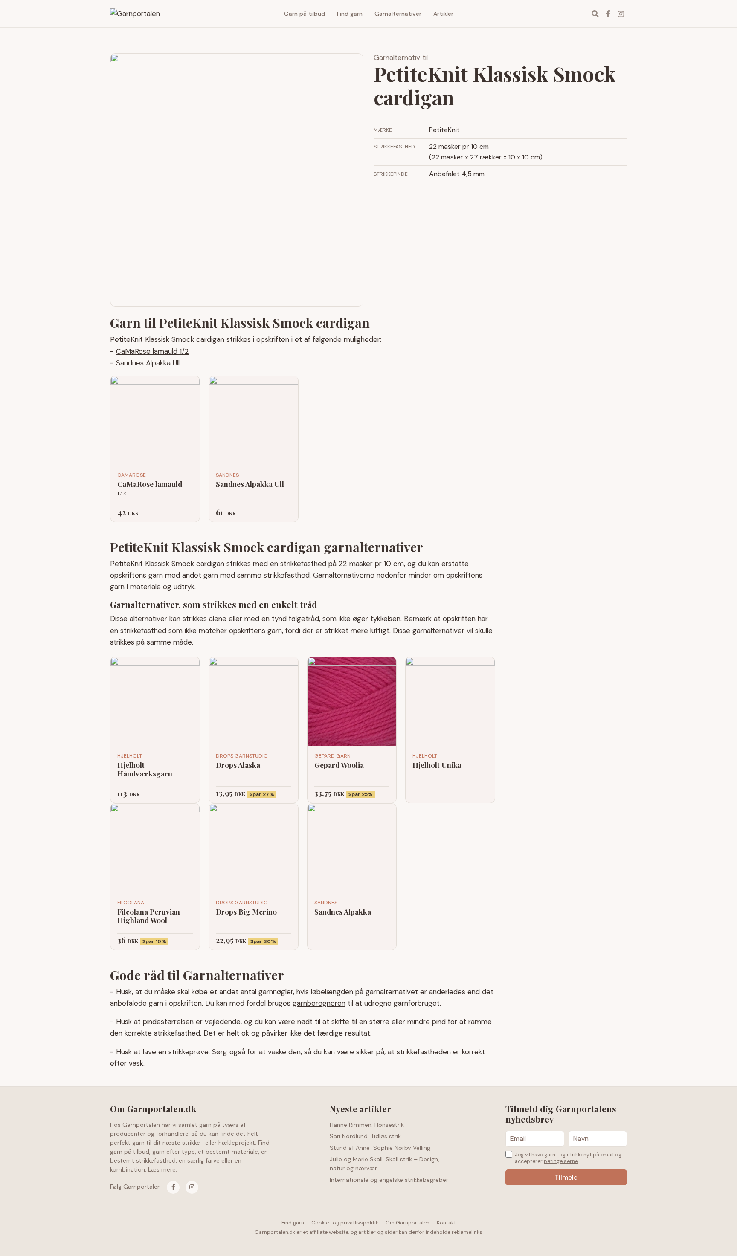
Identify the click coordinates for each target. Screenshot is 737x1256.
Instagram (620, 13)
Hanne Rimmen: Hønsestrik (367, 1125)
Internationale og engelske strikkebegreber (389, 1180)
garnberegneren (319, 1003)
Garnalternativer (397, 13)
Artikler (443, 13)
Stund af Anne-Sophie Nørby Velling (380, 1148)
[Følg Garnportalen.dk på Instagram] (192, 1187)
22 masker (356, 563)
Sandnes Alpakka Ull (148, 363)
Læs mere (162, 1169)
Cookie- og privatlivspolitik (344, 1222)
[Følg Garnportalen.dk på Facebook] (173, 1187)
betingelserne (561, 1161)
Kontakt (446, 1222)
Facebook (607, 13)
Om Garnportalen (407, 1222)
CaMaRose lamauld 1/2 (152, 351)
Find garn (350, 13)
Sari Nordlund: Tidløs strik (365, 1136)
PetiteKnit (444, 129)
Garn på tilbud (304, 13)
